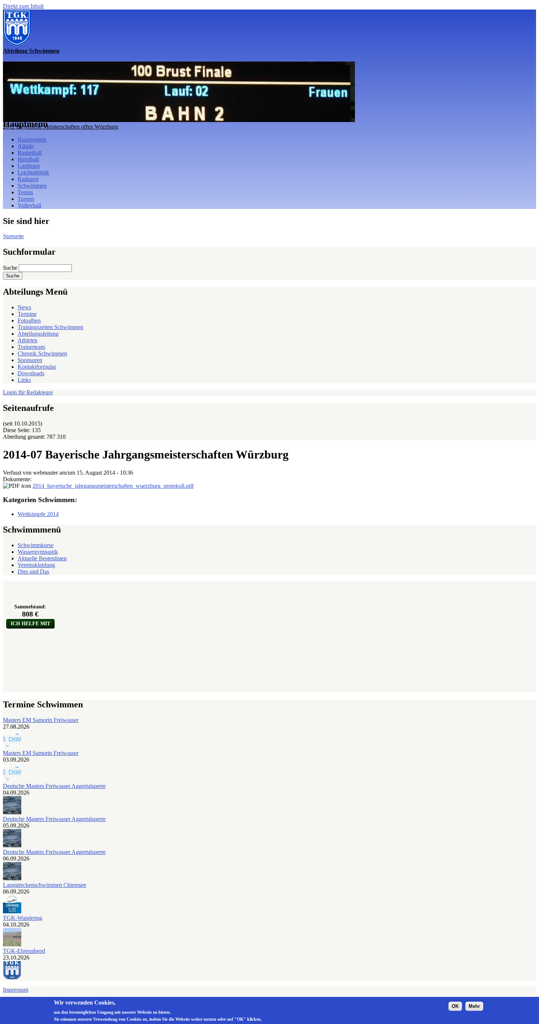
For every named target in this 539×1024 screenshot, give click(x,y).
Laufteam (29, 166)
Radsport (28, 179)
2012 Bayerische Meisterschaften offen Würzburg (60, 127)
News (24, 307)
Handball (28, 159)
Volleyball (29, 205)
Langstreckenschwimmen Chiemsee (44, 885)
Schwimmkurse (36, 545)
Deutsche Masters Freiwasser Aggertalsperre (54, 786)
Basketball (30, 153)
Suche (11, 268)
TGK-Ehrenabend (24, 951)
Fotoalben (29, 320)
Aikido (26, 146)
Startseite (13, 236)
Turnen (26, 199)
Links (24, 380)
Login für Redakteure (28, 392)
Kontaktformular (37, 367)
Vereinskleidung (36, 565)
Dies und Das (33, 571)
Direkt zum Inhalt (23, 6)
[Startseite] (17, 44)
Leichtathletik (33, 172)
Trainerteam (31, 347)
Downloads (31, 373)
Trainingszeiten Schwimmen (50, 327)
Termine (27, 314)
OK (455, 1006)
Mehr (474, 1006)
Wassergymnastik (38, 552)
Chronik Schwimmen (42, 353)
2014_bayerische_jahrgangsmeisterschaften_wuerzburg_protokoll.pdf (113, 486)
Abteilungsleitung (38, 334)
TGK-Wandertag (22, 918)
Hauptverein (32, 139)
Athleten (27, 340)
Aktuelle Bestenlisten (42, 558)
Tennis (25, 192)
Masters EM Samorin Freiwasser (40, 720)
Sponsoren (30, 360)
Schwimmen (32, 186)
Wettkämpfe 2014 (38, 514)
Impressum (15, 990)
